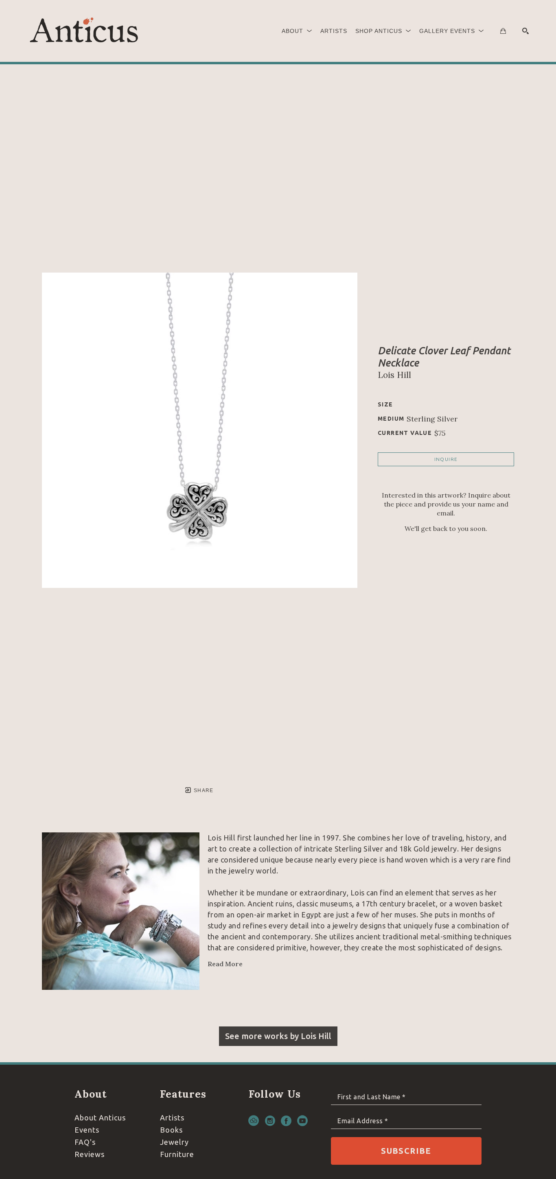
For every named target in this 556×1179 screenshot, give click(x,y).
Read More (225, 964)
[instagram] (270, 1121)
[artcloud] (253, 1121)
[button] (297, 31)
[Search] (525, 31)
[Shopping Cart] (503, 31)
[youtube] (302, 1121)
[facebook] (286, 1121)
